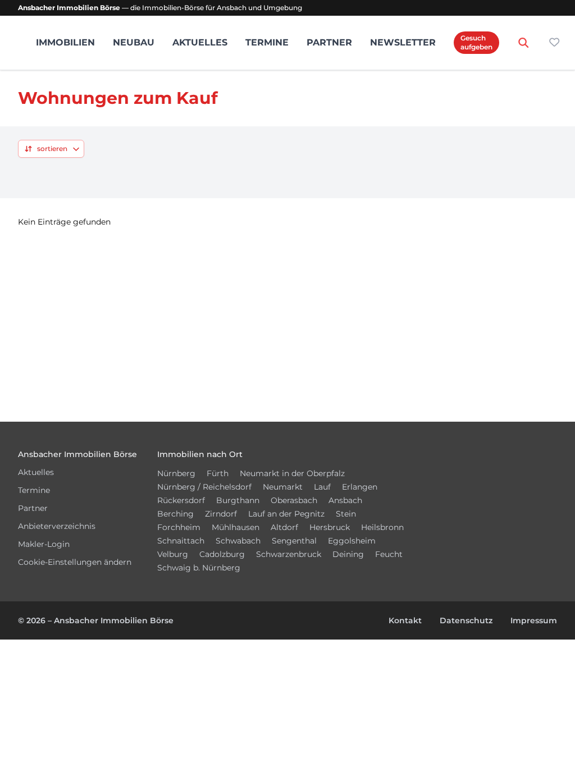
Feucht (389, 554)
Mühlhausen (235, 527)
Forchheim (178, 527)
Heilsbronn (382, 527)
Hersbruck (329, 527)
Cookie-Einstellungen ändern (74, 562)
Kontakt (405, 620)
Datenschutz (466, 620)
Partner (329, 42)
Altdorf (284, 527)
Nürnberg (176, 473)
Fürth (218, 473)
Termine (267, 42)
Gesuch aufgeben (476, 42)
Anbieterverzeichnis (56, 526)
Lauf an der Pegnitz (286, 514)
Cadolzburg (222, 554)
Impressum (533, 620)
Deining (348, 554)
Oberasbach (294, 500)
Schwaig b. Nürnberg (198, 568)
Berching (175, 514)
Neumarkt (283, 487)
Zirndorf (221, 514)
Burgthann (237, 500)
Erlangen (359, 487)
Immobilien (65, 42)
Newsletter (403, 42)
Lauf (322, 487)
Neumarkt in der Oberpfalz (292, 473)
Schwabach (238, 541)
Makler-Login (44, 544)
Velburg (172, 554)
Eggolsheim (352, 541)
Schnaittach (180, 541)
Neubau (133, 42)
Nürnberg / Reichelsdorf (204, 487)
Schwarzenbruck (288, 554)
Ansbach (345, 500)
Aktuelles (199, 42)
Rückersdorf (181, 500)
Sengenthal (294, 541)
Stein (346, 514)
